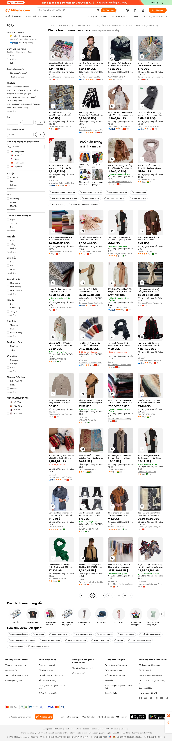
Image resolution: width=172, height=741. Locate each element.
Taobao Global (97, 729)
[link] (168, 715)
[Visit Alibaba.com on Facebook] (140, 698)
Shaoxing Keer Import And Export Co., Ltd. (120, 365)
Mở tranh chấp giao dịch (115, 675)
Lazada (86, 729)
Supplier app (74, 717)
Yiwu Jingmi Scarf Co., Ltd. (89, 77)
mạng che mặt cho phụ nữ (141, 640)
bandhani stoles (140, 192)
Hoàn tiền (109, 680)
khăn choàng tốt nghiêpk (40, 646)
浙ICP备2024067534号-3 (154, 737)
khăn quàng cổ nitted (60, 634)
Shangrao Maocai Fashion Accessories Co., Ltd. (150, 303)
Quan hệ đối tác (145, 688)
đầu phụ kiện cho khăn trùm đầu (64, 198)
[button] (98, 10)
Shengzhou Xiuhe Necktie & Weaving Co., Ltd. (61, 183)
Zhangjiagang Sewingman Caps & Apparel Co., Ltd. (91, 130)
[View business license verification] (110, 737)
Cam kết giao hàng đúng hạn (51, 675)
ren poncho (40, 634)
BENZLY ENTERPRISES (88, 529)
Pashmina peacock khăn (77, 640)
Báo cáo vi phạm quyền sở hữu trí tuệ (119, 686)
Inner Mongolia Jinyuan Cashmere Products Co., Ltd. (120, 584)
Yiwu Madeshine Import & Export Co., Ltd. (61, 77)
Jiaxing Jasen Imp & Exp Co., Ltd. (120, 307)
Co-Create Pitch (12, 670)
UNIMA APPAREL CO (58, 359)
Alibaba (51, 25)
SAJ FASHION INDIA (116, 77)
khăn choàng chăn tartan (92, 192)
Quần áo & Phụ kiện (66, 25)
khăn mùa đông (17, 646)
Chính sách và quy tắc (48, 693)
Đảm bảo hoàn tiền (47, 670)
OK (40, 122)
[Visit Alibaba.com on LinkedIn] (145, 698)
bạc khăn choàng (106, 634)
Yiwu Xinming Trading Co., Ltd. (91, 582)
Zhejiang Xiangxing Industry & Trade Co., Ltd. (120, 182)
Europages (125, 729)
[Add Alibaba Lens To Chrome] (44, 717)
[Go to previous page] (81, 595)
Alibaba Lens (16, 717)
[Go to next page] (130, 595)
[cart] (136, 11)
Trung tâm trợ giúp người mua (117, 665)
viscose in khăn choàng (115, 198)
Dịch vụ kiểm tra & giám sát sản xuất (52, 686)
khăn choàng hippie (92, 198)
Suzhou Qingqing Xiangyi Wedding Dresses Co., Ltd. (150, 527)
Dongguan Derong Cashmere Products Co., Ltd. (61, 414)
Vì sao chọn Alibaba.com (15, 665)
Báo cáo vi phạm (112, 693)
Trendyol (114, 729)
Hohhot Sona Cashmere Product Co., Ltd (91, 362)
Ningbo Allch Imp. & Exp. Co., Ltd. (150, 126)
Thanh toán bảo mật (47, 665)
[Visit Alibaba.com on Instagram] (156, 698)
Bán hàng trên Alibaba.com (150, 665)
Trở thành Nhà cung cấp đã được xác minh (152, 681)
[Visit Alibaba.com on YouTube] (161, 698)
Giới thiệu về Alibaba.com (16, 659)
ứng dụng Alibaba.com (117, 717)
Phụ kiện (81, 25)
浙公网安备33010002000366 (129, 737)
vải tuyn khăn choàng (84, 634)
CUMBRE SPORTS (145, 251)
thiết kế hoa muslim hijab (151, 634)
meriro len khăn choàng (51, 640)
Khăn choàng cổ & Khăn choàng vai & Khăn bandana (110, 25)
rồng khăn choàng (139, 198)
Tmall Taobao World (73, 729)
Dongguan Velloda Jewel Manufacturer (61, 251)
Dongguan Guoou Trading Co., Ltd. (91, 303)
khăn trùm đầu (57, 204)
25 (125, 595)
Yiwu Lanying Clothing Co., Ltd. (120, 126)
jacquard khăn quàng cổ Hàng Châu (84, 204)
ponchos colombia (127, 634)
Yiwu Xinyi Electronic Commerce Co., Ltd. (91, 251)
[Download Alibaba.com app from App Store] (138, 717)
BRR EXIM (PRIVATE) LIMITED (120, 253)
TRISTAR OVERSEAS (87, 469)
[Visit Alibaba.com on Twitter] (151, 698)
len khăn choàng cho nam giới (63, 192)
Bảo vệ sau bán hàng (47, 680)
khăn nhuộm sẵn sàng (19, 634)
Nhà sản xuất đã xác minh (82, 668)
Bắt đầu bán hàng (146, 670)
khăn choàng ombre (101, 640)
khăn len (120, 640)
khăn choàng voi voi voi (118, 192)
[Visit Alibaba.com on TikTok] (167, 698)
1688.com (58, 729)
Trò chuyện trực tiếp (113, 670)
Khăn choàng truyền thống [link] (147, 25)
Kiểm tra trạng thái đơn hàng (150, 675)
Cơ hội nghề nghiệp (13, 680)
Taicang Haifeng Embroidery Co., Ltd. (150, 77)
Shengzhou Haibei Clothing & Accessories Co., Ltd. (61, 307)
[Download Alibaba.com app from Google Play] (157, 717)
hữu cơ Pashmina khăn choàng (23, 640)
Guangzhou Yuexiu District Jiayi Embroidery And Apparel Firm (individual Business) (61, 126)
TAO (107, 729)
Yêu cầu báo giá (78, 673)
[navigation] (26, 311)
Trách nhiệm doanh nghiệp (16, 675)
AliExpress (47, 729)
